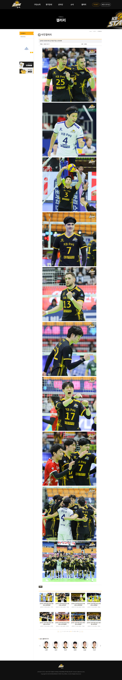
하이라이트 (22, 36)
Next (30, 52)
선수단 (60, 4)
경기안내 (49, 4)
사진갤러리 (22, 33)
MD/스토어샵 (106, 4)
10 (77, 631)
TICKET (96, 4)
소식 (72, 4)
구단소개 (37, 4)
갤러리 (83, 4)
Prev (32, 52)
